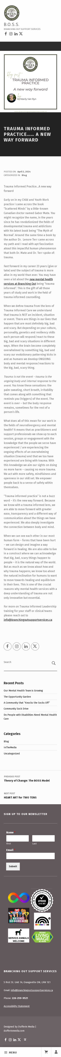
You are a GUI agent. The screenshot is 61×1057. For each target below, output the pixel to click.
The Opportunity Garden (17, 696)
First (8, 843)
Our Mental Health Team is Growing (23, 690)
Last (34, 843)
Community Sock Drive (16, 708)
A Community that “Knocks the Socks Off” (27, 702)
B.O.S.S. (12, 24)
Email (10, 850)
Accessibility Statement (17, 1006)
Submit (13, 866)
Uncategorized (12, 753)
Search (7, 662)
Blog (24, 175)
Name (10, 832)
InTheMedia (10, 747)
